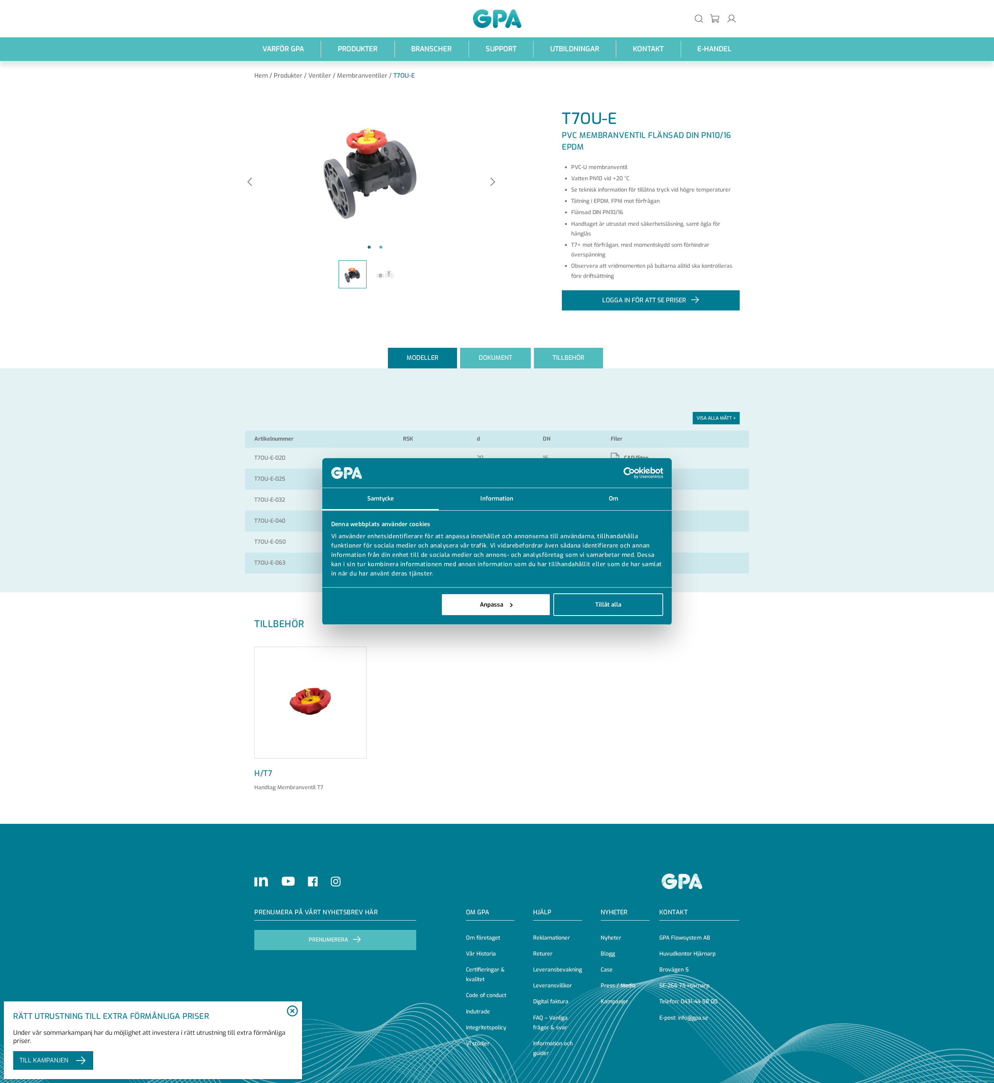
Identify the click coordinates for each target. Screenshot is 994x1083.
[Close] (292, 1011)
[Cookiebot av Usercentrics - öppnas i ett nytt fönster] (629, 473)
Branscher (431, 49)
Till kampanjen (43, 1060)
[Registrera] (715, 18)
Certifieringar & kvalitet (485, 974)
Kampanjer (614, 1001)
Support (501, 49)
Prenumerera (328, 939)
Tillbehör (568, 358)
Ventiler (319, 76)
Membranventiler (362, 76)
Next (492, 182)
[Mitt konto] (731, 18)
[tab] (422, 358)
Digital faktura (550, 1001)
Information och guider (553, 1048)
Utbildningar (574, 49)
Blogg (608, 953)
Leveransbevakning (557, 969)
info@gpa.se (693, 1018)
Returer (543, 953)
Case (607, 969)
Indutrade (478, 1011)
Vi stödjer (478, 1043)
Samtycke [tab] (380, 498)
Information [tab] (496, 498)
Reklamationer (551, 938)
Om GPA (477, 912)
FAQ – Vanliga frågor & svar (550, 1022)
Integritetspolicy (486, 1027)
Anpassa (491, 605)
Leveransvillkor (552, 985)
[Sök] (699, 18)
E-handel (714, 49)
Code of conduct (486, 995)
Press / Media (618, 985)
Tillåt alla (608, 605)
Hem (261, 76)
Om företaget (483, 938)
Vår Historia (481, 953)
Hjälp (542, 912)
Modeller (422, 358)
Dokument (495, 358)
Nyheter (611, 938)
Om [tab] (613, 498)
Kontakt (648, 49)
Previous (249, 182)
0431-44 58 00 (699, 1001)
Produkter (357, 49)
